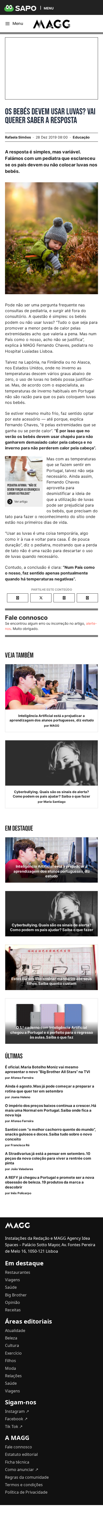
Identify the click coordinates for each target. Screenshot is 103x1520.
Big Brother (16, 1295)
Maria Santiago (55, 802)
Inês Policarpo (21, 1193)
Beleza (11, 1338)
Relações (13, 1375)
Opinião (12, 1302)
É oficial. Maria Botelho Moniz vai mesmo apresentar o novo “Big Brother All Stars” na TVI (47, 1069)
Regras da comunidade (27, 1477)
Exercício (13, 1353)
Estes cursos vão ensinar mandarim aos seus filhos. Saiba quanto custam (51, 981)
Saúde (11, 1287)
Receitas (13, 1310)
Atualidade (15, 1330)
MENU (49, 8)
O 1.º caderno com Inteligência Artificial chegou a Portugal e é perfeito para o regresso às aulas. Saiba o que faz (51, 1032)
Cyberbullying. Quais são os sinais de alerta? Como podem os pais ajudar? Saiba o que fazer (51, 794)
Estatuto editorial (21, 1454)
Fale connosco (18, 1447)
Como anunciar (21, 1469)
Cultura (12, 1345)
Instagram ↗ (17, 1411)
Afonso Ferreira (22, 1078)
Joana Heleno (20, 1097)
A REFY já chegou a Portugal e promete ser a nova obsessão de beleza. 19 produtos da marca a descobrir (49, 1182)
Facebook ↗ (16, 1419)
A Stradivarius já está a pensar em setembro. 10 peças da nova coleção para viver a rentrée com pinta (48, 1158)
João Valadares (22, 1169)
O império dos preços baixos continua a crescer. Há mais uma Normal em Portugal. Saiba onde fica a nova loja (50, 1110)
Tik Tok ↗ (13, 1426)
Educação (81, 137)
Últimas (13, 1056)
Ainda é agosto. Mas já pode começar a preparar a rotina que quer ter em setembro (49, 1088)
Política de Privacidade (26, 1492)
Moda (10, 1368)
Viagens (12, 1279)
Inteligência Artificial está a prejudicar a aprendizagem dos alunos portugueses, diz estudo (52, 718)
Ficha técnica (17, 1462)
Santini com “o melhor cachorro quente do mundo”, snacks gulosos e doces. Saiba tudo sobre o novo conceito (50, 1134)
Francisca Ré (20, 1145)
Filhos (10, 1360)
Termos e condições (24, 1484)
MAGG (54, 725)
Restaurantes (17, 1272)
